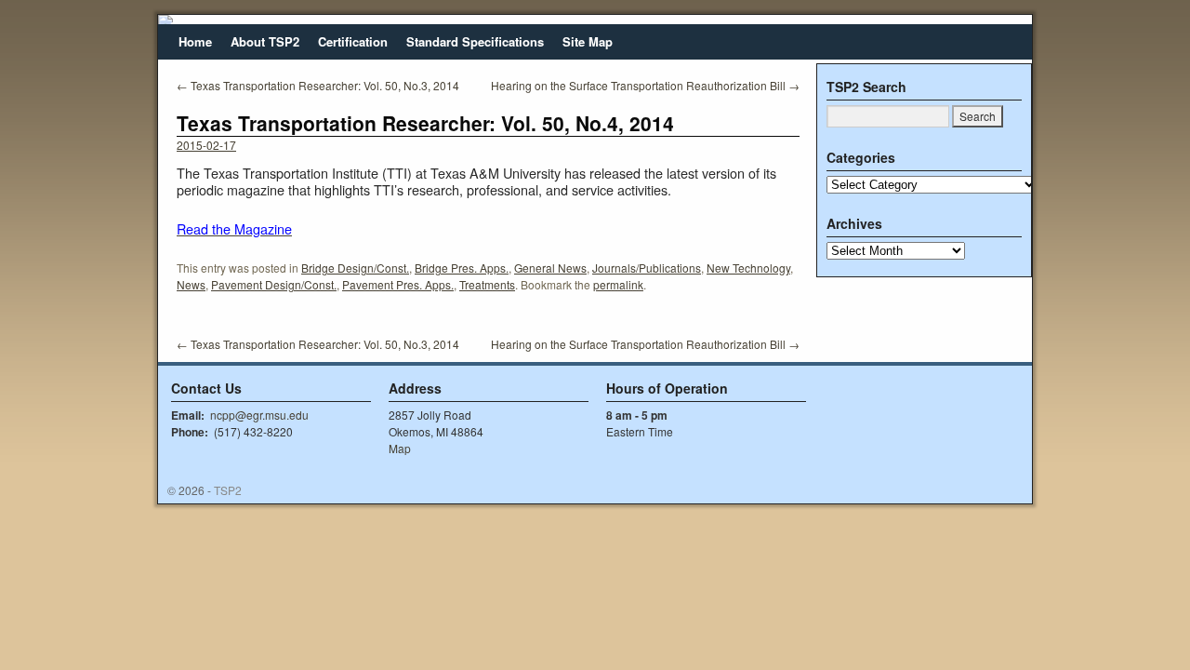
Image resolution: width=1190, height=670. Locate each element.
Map (400, 448)
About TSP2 (265, 41)
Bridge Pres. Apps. (462, 267)
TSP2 (228, 490)
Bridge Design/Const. (355, 267)
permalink (618, 284)
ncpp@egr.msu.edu (259, 414)
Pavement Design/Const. (274, 284)
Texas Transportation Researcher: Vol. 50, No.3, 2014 (318, 85)
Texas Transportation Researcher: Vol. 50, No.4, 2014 (425, 123)
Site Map (587, 41)
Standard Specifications (475, 41)
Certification (353, 41)
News (191, 284)
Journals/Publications (646, 267)
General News (550, 267)
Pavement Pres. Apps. (398, 284)
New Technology (748, 267)
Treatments (487, 284)
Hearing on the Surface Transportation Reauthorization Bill (645, 85)
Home (195, 41)
